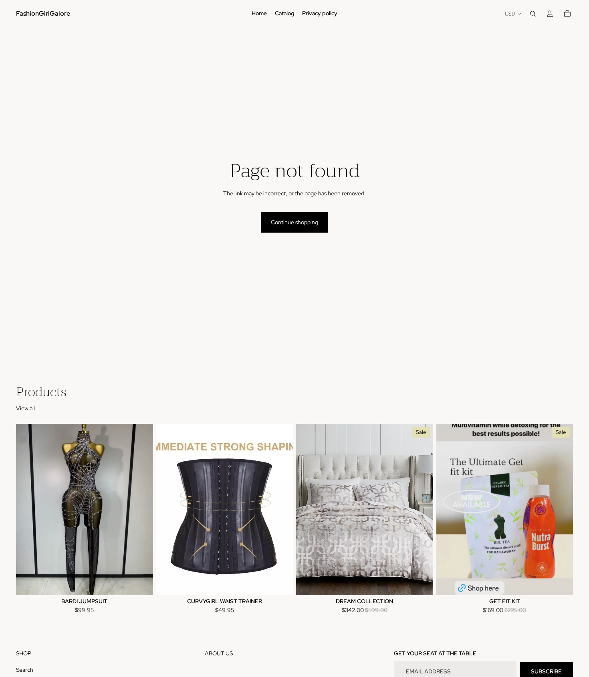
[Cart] (567, 13)
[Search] (533, 13)
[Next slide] (141, 510)
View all (25, 408)
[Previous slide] (28, 510)
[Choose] (140, 583)
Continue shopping (294, 222)
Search (24, 669)
